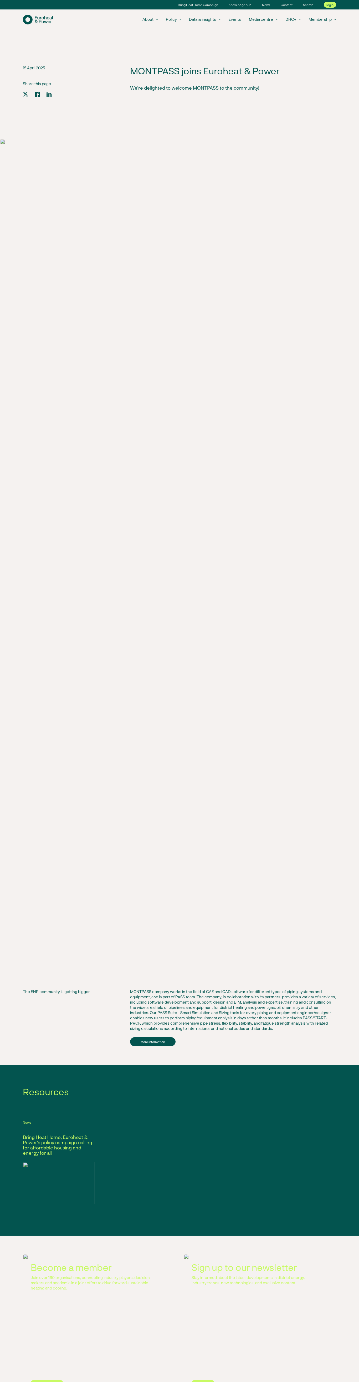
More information (153, 1042)
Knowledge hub (240, 5)
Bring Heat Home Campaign (198, 5)
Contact (287, 5)
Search (308, 5)
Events (234, 19)
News (266, 5)
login (330, 5)
